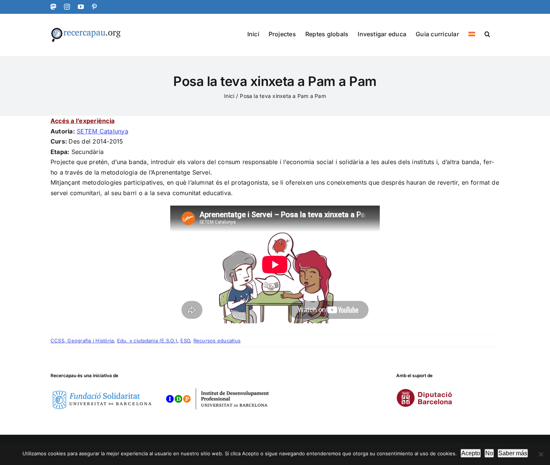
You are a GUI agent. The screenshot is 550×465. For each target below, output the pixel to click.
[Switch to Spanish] (471, 33)
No (489, 453)
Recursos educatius (217, 341)
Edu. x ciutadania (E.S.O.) (147, 341)
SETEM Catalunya (102, 131)
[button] (487, 33)
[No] (540, 454)
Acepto (470, 453)
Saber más (512, 453)
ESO (185, 341)
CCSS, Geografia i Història (82, 341)
